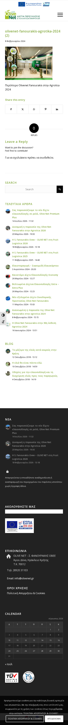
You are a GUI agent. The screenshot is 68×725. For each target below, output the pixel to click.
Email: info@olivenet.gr (20, 578)
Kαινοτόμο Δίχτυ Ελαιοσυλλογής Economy (35, 274)
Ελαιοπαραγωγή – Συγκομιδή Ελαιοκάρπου (35, 265)
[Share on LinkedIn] (57, 109)
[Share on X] (22, 109)
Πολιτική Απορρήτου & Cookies (26, 593)
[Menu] (58, 14)
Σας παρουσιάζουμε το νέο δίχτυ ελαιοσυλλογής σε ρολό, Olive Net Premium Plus (35, 214)
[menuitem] (58, 14)
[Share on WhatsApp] (34, 109)
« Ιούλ (8, 664)
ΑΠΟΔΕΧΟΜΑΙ (54, 718)
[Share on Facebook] (11, 109)
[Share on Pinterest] (45, 109)
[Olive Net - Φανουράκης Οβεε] (28, 14)
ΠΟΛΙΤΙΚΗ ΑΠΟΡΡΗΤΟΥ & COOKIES (25, 718)
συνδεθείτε (46, 157)
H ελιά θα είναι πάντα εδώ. (27, 362)
